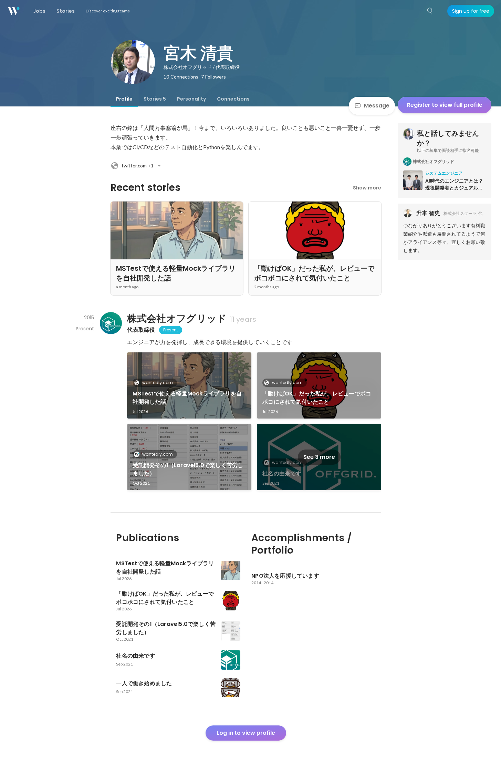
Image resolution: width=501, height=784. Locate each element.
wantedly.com (157, 382)
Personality (191, 98)
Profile (124, 98)
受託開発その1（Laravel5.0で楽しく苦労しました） (188, 469)
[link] (189, 385)
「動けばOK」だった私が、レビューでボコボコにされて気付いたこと (316, 398)
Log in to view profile (246, 733)
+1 (138, 165)
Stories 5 (155, 98)
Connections (233, 98)
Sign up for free (470, 11)
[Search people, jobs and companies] (430, 11)
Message (376, 106)
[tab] (124, 99)
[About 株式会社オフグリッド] (111, 323)
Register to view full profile (444, 105)
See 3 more (319, 457)
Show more (367, 187)
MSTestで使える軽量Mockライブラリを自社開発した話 (187, 398)
